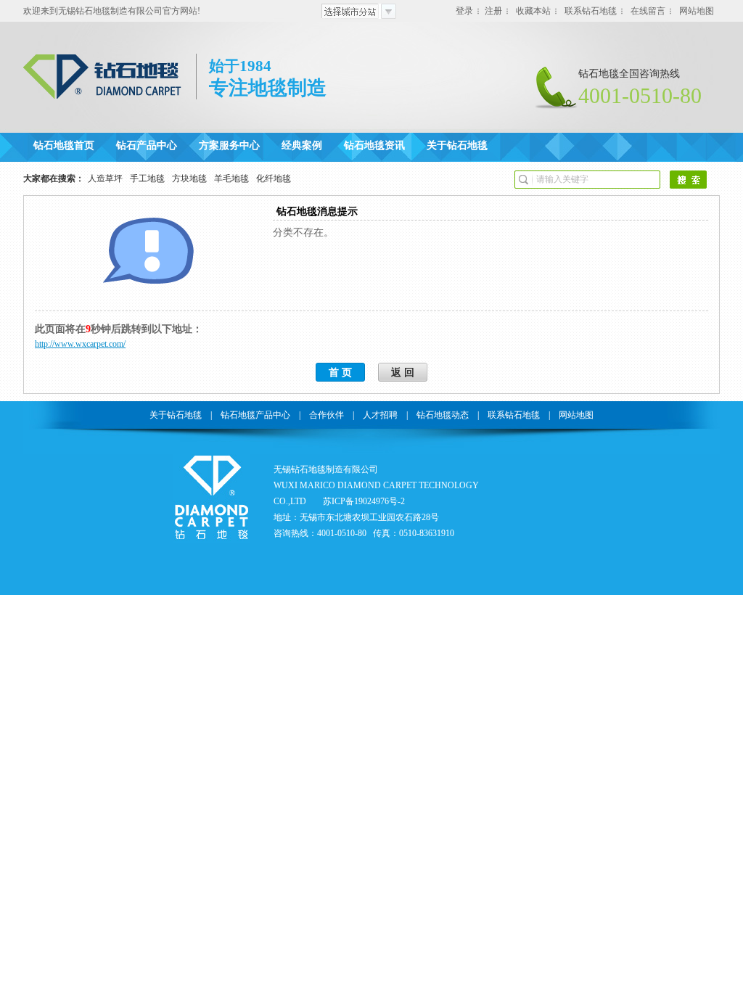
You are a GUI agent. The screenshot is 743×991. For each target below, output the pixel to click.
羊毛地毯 (231, 178)
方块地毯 (189, 178)
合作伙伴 (326, 415)
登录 (464, 11)
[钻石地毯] (103, 96)
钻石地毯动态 (442, 415)
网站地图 (696, 11)
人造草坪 (105, 178)
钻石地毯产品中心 (255, 415)
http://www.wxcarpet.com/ (80, 344)
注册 (493, 11)
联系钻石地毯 (591, 11)
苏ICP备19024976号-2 (364, 501)
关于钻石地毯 (175, 415)
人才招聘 (380, 415)
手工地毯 (147, 178)
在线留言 (648, 11)
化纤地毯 (273, 178)
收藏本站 (533, 11)
